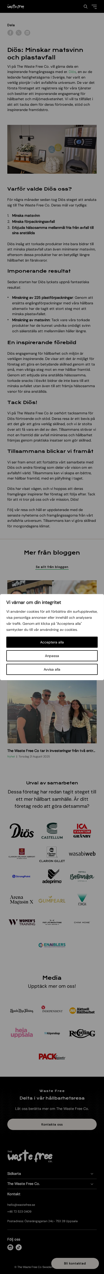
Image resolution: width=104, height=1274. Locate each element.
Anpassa (52, 655)
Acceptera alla (52, 642)
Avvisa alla (52, 669)
